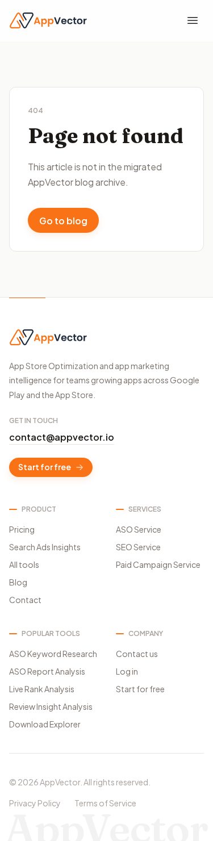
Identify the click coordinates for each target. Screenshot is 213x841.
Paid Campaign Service (158, 564)
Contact (25, 600)
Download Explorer (45, 724)
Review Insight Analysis (51, 706)
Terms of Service (105, 803)
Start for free (44, 467)
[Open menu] (192, 20)
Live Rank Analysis (41, 689)
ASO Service (138, 529)
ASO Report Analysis (47, 671)
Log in (127, 671)
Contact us (137, 653)
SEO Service (138, 547)
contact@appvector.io (61, 437)
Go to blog (63, 221)
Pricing (22, 529)
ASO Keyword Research (53, 653)
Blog (18, 582)
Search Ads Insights (45, 547)
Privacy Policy (35, 803)
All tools (24, 564)
